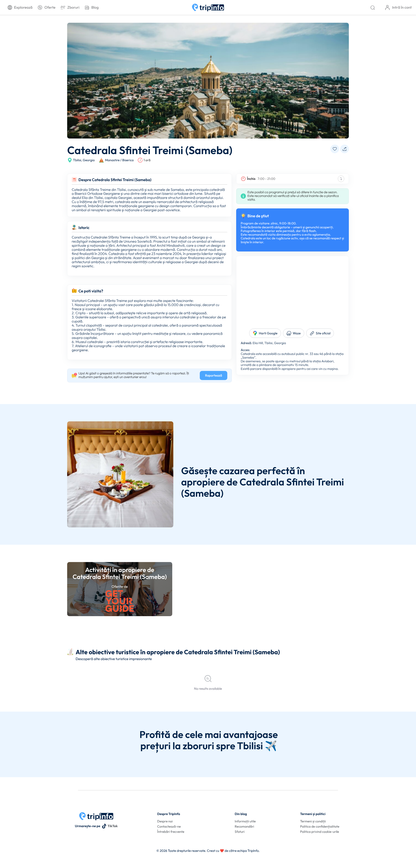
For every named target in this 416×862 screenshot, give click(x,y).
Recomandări (244, 826)
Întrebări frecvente (170, 832)
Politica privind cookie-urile (319, 832)
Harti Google (268, 333)
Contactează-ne (169, 826)
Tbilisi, (77, 160)
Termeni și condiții (313, 821)
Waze (297, 333)
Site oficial (323, 333)
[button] (334, 149)
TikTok (113, 826)
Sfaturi (239, 832)
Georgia (89, 160)
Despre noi (165, 821)
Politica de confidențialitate (319, 826)
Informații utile (245, 821)
